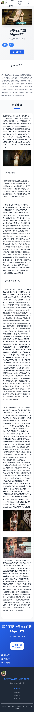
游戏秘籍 (17, 695)
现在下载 (18, 52)
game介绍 (17, 692)
